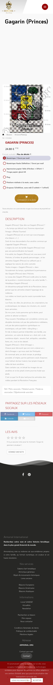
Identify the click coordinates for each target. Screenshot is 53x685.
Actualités (26, 605)
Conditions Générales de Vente (26, 628)
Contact (26, 655)
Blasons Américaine (26, 588)
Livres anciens (26, 578)
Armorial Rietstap (21, 135)
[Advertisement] (26, 55)
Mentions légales (26, 634)
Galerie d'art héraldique (26, 568)
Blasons (9, 135)
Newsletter (26, 608)
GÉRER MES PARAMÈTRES (20, 680)
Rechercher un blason (26, 615)
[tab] (26, 390)
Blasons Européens (26, 584)
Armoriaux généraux (27, 572)
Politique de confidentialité (26, 631)
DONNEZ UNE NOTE (16, 452)
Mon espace (26, 618)
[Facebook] (23, 474)
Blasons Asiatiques (26, 591)
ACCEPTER (37, 680)
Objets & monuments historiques (26, 575)
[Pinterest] (29, 474)
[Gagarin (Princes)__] (26, 108)
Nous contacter (26, 621)
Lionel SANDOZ (26, 602)
